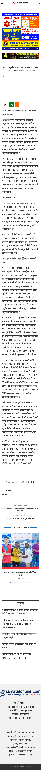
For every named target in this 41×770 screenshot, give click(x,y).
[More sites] (11, 104)
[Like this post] (24, 482)
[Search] (39, 3)
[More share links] (17, 104)
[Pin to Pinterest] (31, 482)
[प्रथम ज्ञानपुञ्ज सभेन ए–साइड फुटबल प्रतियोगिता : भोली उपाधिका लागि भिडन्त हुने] (20, 551)
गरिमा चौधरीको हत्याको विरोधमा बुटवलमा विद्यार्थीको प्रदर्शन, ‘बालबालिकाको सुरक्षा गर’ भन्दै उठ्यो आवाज (18, 624)
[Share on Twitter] (29, 482)
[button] (4, 558)
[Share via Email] (33, 482)
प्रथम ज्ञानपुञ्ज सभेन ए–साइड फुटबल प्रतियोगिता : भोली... (20, 574)
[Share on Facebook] (26, 482)
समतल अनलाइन (19, 70)
